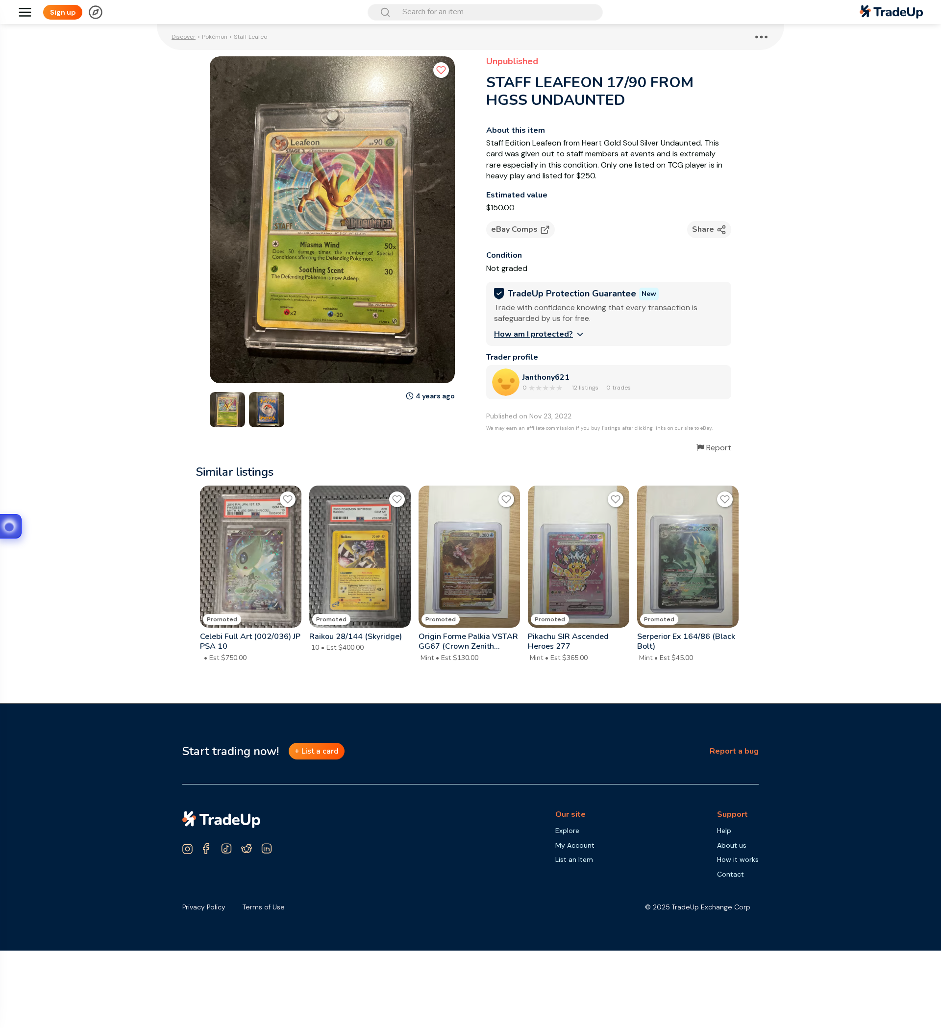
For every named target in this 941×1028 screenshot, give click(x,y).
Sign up (63, 12)
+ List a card (317, 751)
